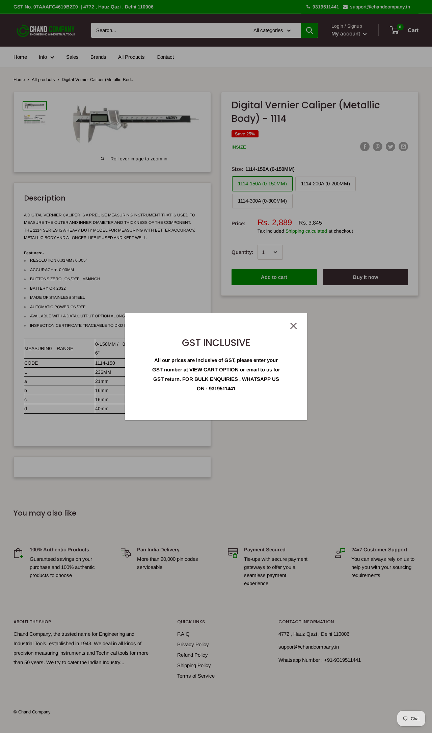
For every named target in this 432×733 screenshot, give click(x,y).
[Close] (293, 325)
